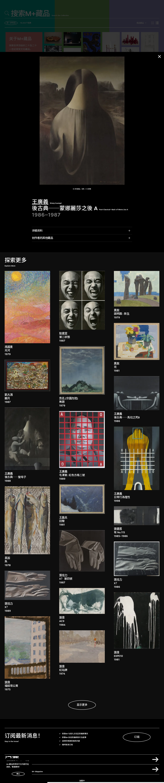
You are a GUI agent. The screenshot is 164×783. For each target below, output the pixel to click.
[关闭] (159, 56)
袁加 (7, 558)
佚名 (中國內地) (68, 398)
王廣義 (40, 202)
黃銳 (116, 310)
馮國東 (9, 346)
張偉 (7, 682)
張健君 (118, 528)
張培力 (9, 603)
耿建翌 (63, 333)
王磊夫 (63, 517)
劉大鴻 (9, 394)
